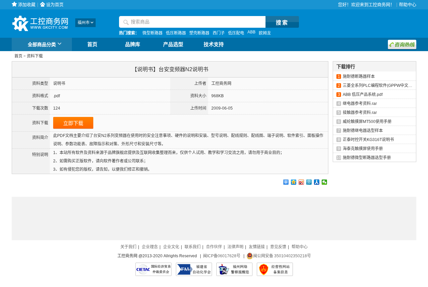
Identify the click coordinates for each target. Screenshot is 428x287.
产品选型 (173, 44)
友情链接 (257, 247)
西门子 (219, 33)
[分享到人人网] (317, 182)
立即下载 (73, 123)
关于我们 (128, 247)
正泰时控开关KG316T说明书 (368, 139)
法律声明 (235, 247)
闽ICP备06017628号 (221, 256)
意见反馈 (278, 247)
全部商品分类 (42, 44)
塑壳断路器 (199, 33)
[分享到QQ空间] (294, 182)
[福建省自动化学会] (194, 269)
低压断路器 (176, 33)
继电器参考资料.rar (360, 103)
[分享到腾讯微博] (309, 182)
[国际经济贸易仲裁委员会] (153, 269)
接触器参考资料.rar (360, 112)
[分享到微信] (324, 182)
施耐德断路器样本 (359, 76)
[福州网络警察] (234, 269)
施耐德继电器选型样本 (363, 130)
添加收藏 (26, 4)
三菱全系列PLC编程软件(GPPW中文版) (378, 85)
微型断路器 (152, 33)
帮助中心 (407, 4)
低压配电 (236, 33)
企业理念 (150, 247)
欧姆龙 (265, 33)
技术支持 (214, 44)
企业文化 (171, 247)
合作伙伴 (214, 247)
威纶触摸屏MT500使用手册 (367, 121)
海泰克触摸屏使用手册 (363, 148)
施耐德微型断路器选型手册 (367, 157)
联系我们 (193, 247)
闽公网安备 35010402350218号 (282, 256)
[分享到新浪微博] (301, 182)
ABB (251, 32)
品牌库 (132, 44)
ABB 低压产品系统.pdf (363, 94)
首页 (92, 44)
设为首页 (55, 4)
